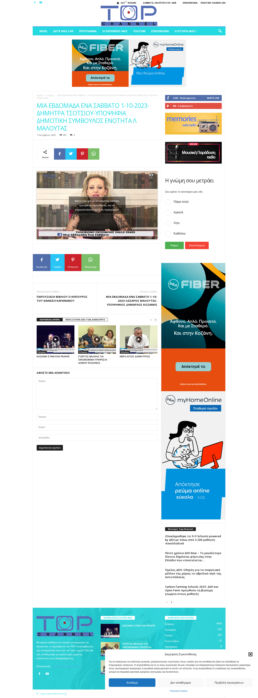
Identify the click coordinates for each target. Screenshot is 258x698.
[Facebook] (35, 2)
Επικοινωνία (190, 2)
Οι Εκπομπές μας (114, 31)
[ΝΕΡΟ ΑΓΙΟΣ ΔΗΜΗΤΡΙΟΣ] (139, 339)
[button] (250, 654)
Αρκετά (178, 212)
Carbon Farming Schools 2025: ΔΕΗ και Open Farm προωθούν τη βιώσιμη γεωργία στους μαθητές (192, 590)
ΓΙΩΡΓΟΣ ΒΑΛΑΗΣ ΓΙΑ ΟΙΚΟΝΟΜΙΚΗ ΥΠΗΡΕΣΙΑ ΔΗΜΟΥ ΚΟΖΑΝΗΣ (92, 360)
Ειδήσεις (50, 95)
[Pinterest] (82, 154)
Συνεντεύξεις (172, 641)
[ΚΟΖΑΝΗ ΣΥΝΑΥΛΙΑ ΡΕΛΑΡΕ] (55, 339)
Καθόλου (180, 233)
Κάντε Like (213, 97)
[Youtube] (41, 2)
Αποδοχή (132, 682)
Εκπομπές (170, 629)
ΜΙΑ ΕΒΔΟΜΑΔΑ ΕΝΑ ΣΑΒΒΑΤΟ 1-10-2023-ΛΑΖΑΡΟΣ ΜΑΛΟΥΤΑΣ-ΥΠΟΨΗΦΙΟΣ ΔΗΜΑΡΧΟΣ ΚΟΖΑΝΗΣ (131, 300)
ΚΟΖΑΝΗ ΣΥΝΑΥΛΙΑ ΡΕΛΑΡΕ (53, 356)
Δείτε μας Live (63, 31)
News (43, 31)
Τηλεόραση (171, 646)
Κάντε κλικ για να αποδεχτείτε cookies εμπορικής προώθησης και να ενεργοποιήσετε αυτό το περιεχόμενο (97, 205)
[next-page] (156, 320)
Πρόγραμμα (88, 31)
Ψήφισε (174, 245)
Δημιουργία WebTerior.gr (54, 693)
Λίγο (177, 223)
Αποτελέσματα (197, 245)
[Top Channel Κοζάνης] (129, 15)
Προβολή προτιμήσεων (229, 682)
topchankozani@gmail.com (66, 666)
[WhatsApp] (93, 154)
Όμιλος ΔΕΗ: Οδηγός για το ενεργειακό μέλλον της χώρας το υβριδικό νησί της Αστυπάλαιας (193, 573)
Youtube (139, 31)
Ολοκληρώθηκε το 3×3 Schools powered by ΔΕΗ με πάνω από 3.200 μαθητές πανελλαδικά (193, 539)
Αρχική (40, 95)
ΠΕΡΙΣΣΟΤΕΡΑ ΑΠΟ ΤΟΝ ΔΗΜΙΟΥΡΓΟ (85, 319)
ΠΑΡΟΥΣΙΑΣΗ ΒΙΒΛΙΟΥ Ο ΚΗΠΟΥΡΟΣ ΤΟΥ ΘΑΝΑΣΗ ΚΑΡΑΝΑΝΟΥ (62, 298)
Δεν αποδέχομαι (180, 682)
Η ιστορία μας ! (185, 31)
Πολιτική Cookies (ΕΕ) (213, 2)
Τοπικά (169, 635)
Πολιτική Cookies (179, 691)
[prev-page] (151, 320)
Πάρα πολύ (181, 201)
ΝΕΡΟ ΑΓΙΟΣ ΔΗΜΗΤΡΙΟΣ (135, 356)
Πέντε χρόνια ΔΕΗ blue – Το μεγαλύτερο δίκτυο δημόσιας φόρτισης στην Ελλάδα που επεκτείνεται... (193, 556)
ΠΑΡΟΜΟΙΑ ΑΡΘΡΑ (50, 319)
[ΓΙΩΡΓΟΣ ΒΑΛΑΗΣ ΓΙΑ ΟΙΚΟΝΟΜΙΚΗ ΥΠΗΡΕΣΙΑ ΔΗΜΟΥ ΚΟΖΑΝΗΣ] (97, 339)
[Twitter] (71, 154)
